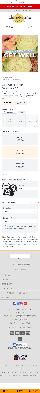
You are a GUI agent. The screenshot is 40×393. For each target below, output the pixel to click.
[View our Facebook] (14, 304)
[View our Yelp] (25, 304)
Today (21, 112)
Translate (26, 3)
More (4, 98)
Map (20, 391)
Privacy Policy (6, 375)
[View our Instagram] (21, 304)
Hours (34, 391)
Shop (11, 27)
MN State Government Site (29, 372)
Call (7, 391)
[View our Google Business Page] (18, 304)
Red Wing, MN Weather (9, 372)
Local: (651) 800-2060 (20, 323)
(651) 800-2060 (27, 10)
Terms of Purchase (20, 375)
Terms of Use (35, 375)
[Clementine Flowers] (20, 18)
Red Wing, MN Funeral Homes (14, 365)
